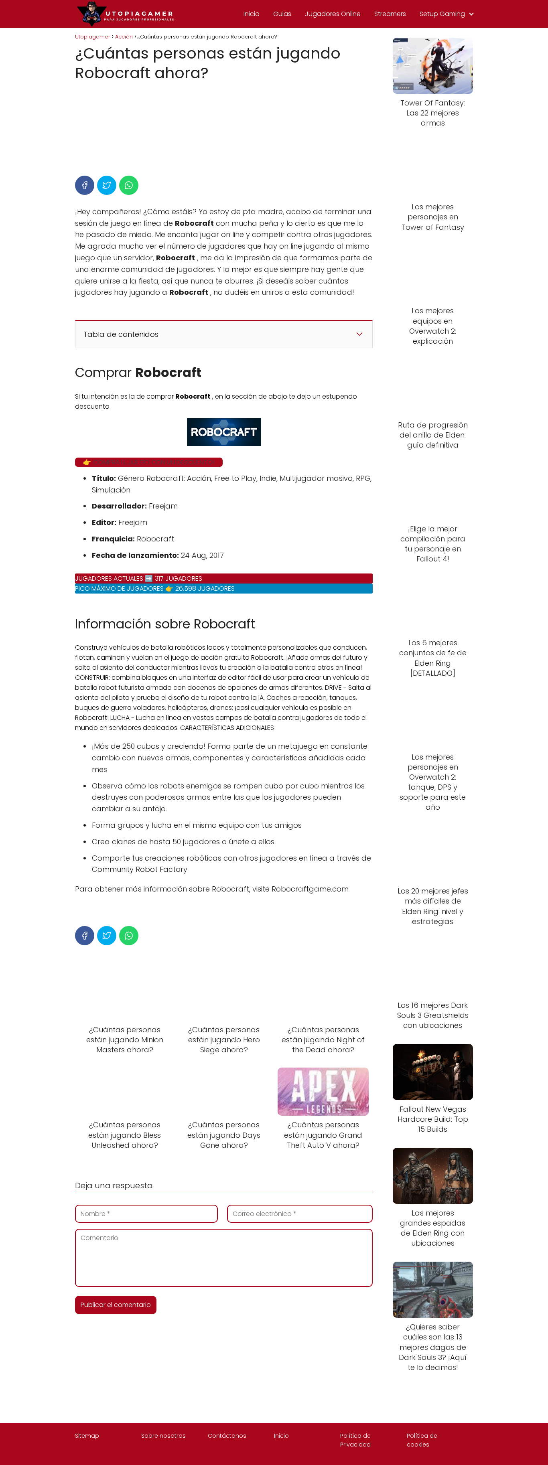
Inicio (252, 13)
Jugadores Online (333, 13)
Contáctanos (227, 1436)
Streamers (390, 13)
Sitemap (87, 1436)
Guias (282, 13)
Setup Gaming (442, 13)
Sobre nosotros (163, 1436)
